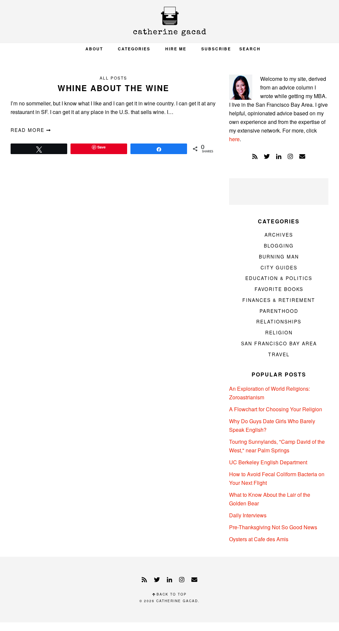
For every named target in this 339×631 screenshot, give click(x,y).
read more (28, 130)
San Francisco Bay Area (279, 343)
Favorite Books (279, 289)
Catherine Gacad (169, 21)
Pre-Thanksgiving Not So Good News (273, 527)
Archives (279, 234)
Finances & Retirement (278, 300)
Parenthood (279, 311)
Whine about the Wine (113, 87)
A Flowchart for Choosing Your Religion (275, 409)
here (234, 139)
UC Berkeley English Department (268, 462)
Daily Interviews (247, 515)
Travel (279, 354)
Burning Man (279, 256)
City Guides (279, 267)
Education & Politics (278, 278)
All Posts (113, 78)
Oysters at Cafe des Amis (258, 539)
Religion (279, 332)
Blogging (279, 245)
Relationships (278, 321)
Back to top (171, 594)
